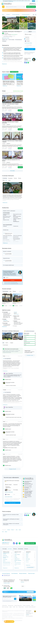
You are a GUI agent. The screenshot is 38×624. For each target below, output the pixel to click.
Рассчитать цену (30, 49)
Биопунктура (5, 238)
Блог (17, 606)
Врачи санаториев (5, 606)
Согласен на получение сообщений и (30, 46)
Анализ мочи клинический (17, 235)
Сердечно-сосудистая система (17, 219)
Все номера (12, 170)
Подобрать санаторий (31, 6)
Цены (17, 529)
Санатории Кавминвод (6, 573)
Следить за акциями (14, 71)
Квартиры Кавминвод (23, 573)
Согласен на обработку (10, 282)
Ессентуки (26, 548)
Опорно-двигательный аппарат (17, 216)
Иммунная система (6, 217)
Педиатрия (5, 226)
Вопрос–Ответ (21, 606)
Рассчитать (20, 110)
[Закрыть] (34, 10)
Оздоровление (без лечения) (6, 214)
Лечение (15, 178)
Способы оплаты (6, 585)
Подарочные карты (31, 573)
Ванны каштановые (6, 239)
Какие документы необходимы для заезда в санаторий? (11, 520)
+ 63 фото (31, 26)
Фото (3, 531)
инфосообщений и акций (14, 283)
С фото (7, 342)
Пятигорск (15, 548)
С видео (12, 342)
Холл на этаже (16, 314)
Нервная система (6, 219)
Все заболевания (30, 567)
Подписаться (15, 599)
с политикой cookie (10, 1)
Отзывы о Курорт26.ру (18, 605)
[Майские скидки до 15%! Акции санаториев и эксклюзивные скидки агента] (19, 10)
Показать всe (4, 326)
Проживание (10, 178)
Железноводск (20, 548)
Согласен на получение (11, 283)
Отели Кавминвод (14, 573)
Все (3, 342)
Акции (20, 529)
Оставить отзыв (30, 355)
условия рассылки (7, 600)
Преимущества (10, 605)
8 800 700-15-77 (32, 3)
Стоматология (15, 226)
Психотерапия (15, 217)
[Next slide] (22, 72)
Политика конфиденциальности (18, 613)
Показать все (4, 63)
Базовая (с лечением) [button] (7, 253)
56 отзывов (6, 33)
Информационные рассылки (7, 615)
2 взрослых (27, 37)
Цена (10, 291)
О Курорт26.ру (4, 605)
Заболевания (28, 551)
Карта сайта (10, 616)
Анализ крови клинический (7, 235)
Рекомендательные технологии (18, 614)
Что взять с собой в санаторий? (30, 606)
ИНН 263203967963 (29, 616)
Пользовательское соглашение (7, 613)
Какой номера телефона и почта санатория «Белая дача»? (11, 524)
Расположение (5, 291)
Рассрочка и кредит (7, 586)
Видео (6, 531)
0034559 (27, 614)
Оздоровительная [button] (7, 260)
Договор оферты (5, 616)
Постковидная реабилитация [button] (8, 265)
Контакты (22, 582)
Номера (8, 529)
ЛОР (4, 218)
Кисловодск (10, 548)
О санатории (5, 178)
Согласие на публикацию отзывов (18, 615)
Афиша (10, 606)
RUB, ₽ (23, 586)
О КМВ (14, 606)
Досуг (9, 180)
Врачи (5, 180)
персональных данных (14, 282)
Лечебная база (5, 229)
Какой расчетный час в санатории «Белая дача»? (11, 515)
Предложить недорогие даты (8, 487)
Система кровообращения (16, 221)
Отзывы (13, 529)
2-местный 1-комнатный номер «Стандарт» (10, 103)
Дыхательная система (7, 216)
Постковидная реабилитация (16, 489)
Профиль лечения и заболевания (9, 210)
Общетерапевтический (17, 214)
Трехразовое (5, 320)
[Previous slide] (20, 72)
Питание (19, 178)
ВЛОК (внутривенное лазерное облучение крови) (16, 239)
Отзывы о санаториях (26, 605)
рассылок (27, 46)
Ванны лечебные (16, 241)
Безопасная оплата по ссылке (7, 614)
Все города (4, 548)
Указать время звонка (8, 496)
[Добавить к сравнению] (33, 15)
